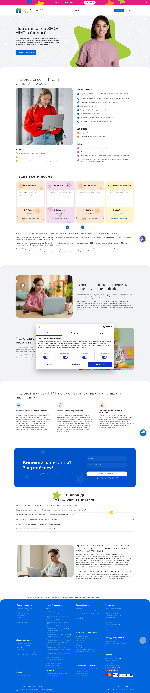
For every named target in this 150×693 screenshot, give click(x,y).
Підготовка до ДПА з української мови (57, 616)
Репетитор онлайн (52, 657)
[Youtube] (112, 670)
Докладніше (89, 3)
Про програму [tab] (101, 333)
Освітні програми (111, 618)
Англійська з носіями (53, 668)
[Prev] (67, 227)
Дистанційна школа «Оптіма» (35, 597)
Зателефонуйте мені (106, 474)
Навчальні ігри (80, 640)
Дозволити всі (100, 364)
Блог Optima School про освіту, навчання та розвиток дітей (85, 650)
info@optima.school (111, 665)
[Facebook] (106, 670)
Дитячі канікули (51, 678)
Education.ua (130, 687)
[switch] (65, 357)
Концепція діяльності (112, 613)
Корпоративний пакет (24, 643)
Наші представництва (112, 658)
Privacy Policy (100, 478)
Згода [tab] (49, 333)
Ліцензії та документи (112, 608)
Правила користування (47, 690)
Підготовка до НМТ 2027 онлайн (63, 597)
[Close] (147, 2)
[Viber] (117, 670)
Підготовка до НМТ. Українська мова (58, 649)
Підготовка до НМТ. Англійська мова (58, 636)
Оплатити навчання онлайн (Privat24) (88, 613)
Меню (41, 9)
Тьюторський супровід (54, 663)
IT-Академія (50, 611)
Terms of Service (110, 478)
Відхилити (50, 364)
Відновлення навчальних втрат (115, 644)
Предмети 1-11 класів (112, 629)
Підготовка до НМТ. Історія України (58, 634)
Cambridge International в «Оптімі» (87, 669)
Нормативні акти (111, 611)
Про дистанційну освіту (83, 638)
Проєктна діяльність (112, 624)
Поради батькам (81, 643)
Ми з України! (21, 622)
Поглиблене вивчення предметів (27, 652)
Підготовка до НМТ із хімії (55, 647)
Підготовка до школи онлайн (56, 673)
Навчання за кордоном (83, 676)
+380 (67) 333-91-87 (111, 661)
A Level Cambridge (81, 678)
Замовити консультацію (26, 52)
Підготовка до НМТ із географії (56, 642)
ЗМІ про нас (109, 627)
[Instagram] (109, 670)
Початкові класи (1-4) (23, 608)
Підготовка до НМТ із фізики (56, 645)
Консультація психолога (54, 665)
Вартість (78, 608)
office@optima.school (112, 667)
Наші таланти (80, 645)
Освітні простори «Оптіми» (25, 654)
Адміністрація (110, 620)
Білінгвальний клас (82, 673)
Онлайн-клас (21, 650)
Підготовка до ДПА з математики (57, 620)
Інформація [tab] (75, 333)
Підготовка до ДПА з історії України (58, 626)
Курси (48, 597)
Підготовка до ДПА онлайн (55, 614)
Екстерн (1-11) (20, 615)
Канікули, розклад (81, 636)
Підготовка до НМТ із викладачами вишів (58, 654)
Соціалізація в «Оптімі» (24, 676)
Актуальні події (21, 678)
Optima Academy (52, 676)
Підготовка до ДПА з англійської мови (57, 623)
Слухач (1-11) (20, 618)
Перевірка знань (111, 641)
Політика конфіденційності (28, 690)
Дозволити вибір (75, 364)
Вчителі (107, 622)
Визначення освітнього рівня (26, 620)
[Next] (82, 227)
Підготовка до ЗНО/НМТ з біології (57, 640)
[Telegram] (114, 670)
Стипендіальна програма (113, 646)
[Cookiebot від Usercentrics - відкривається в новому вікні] (104, 327)
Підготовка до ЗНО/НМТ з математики (55, 631)
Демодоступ (119, 10)
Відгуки (78, 647)
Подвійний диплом (82, 671)
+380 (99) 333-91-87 (111, 663)
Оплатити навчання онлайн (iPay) (87, 611)
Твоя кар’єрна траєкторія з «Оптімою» (55, 660)
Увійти (130, 10)
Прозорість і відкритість (113, 615)
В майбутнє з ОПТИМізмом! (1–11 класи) (27, 646)
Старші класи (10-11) (23, 613)
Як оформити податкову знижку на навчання (87, 617)
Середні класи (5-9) (23, 611)
